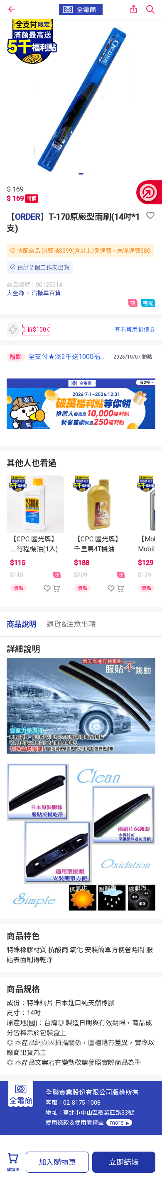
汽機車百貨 (46, 293)
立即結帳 (124, 1162)
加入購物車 (57, 1162)
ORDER (27, 217)
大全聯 (15, 293)
